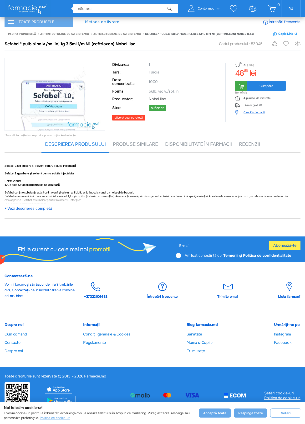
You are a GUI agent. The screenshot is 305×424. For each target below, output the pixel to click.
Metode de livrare (102, 22)
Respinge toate (250, 413)
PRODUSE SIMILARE (135, 144)
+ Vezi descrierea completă (28, 208)
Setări (286, 413)
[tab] (267, 112)
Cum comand (16, 334)
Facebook (282, 342)
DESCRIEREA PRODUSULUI (75, 144)
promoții (99, 249)
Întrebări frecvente (284, 21)
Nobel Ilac (157, 99)
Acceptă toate (214, 413)
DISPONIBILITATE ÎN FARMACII (198, 144)
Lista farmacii (289, 296)
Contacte (12, 342)
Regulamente (94, 342)
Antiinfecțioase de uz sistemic (64, 34)
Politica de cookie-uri (282, 398)
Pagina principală (22, 34)
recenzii (249, 144)
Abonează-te (284, 245)
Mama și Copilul (200, 342)
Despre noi (14, 350)
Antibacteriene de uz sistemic (117, 34)
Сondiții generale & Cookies (106, 334)
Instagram (282, 334)
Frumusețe (196, 350)
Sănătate (194, 334)
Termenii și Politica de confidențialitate (257, 255)
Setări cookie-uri (279, 393)
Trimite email (228, 296)
